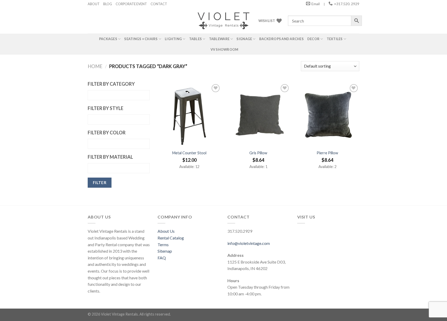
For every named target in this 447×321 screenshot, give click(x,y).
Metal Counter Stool (189, 153)
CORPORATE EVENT (131, 4)
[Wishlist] (216, 88)
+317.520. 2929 (346, 4)
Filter (100, 182)
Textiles (335, 39)
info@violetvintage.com (248, 243)
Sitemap (165, 251)
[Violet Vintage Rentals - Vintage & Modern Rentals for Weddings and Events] (223, 20)
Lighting (173, 39)
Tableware (219, 39)
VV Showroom (225, 49)
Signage (244, 39)
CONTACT (159, 4)
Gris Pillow (258, 153)
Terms (163, 244)
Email (315, 4)
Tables (195, 39)
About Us (166, 231)
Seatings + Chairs (141, 39)
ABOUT (94, 4)
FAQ (162, 257)
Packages (108, 39)
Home (95, 66)
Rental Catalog (171, 237)
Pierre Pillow (327, 153)
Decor (313, 39)
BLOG (107, 4)
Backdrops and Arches (281, 39)
